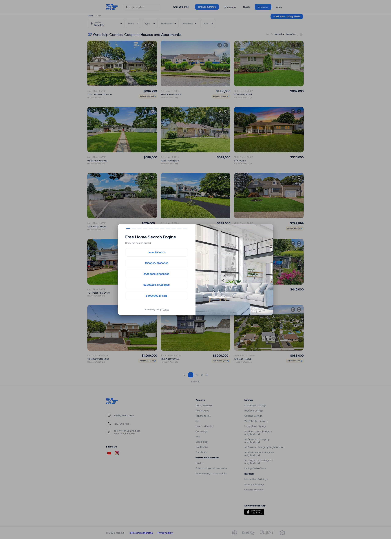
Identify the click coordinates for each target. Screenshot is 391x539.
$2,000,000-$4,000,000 (156, 285)
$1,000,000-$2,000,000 (156, 274)
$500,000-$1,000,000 (156, 263)
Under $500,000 (157, 252)
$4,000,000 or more (156, 295)
